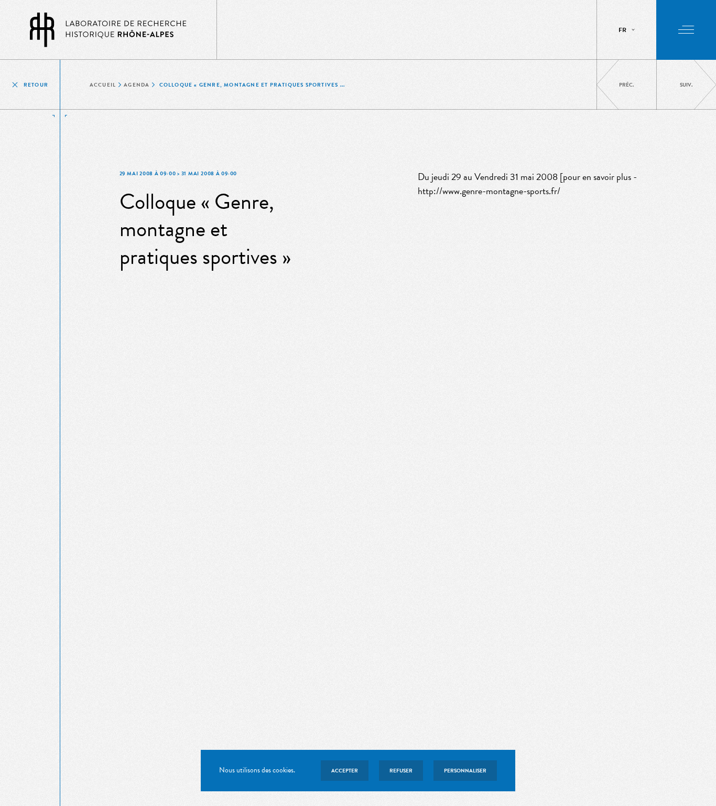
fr (622, 30)
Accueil (103, 85)
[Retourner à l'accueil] (108, 30)
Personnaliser (465, 771)
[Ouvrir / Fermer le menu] (686, 30)
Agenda (136, 85)
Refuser (401, 771)
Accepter (344, 771)
